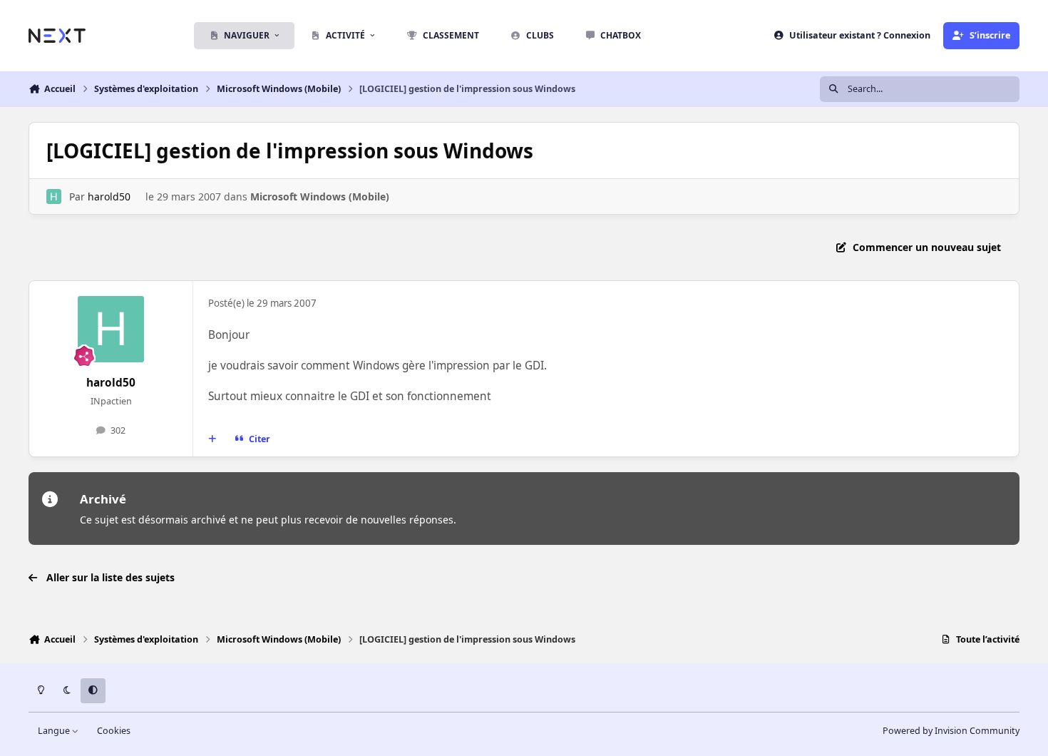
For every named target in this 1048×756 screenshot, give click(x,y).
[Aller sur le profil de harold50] (53, 196)
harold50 (109, 196)
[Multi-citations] (212, 439)
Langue (55, 731)
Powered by (951, 731)
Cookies (113, 731)
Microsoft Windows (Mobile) (319, 196)
